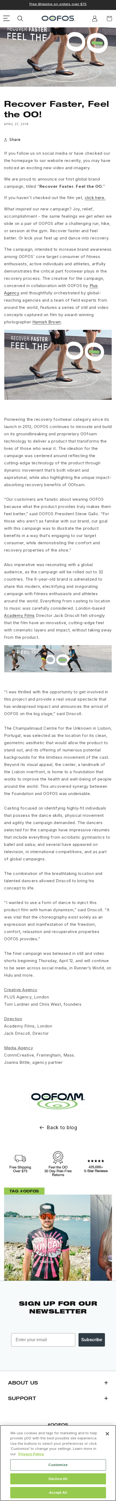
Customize (57, 1465)
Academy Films (19, 615)
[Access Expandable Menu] (6, 18)
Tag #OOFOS (24, 1191)
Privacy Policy (31, 1454)
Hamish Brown (46, 321)
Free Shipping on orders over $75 (58, 4)
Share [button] (15, 139)
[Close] (107, 1434)
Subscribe (91, 1339)
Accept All (58, 1492)
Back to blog (62, 1127)
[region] (58, 1463)
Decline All (58, 1479)
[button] (20, 18)
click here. (95, 197)
